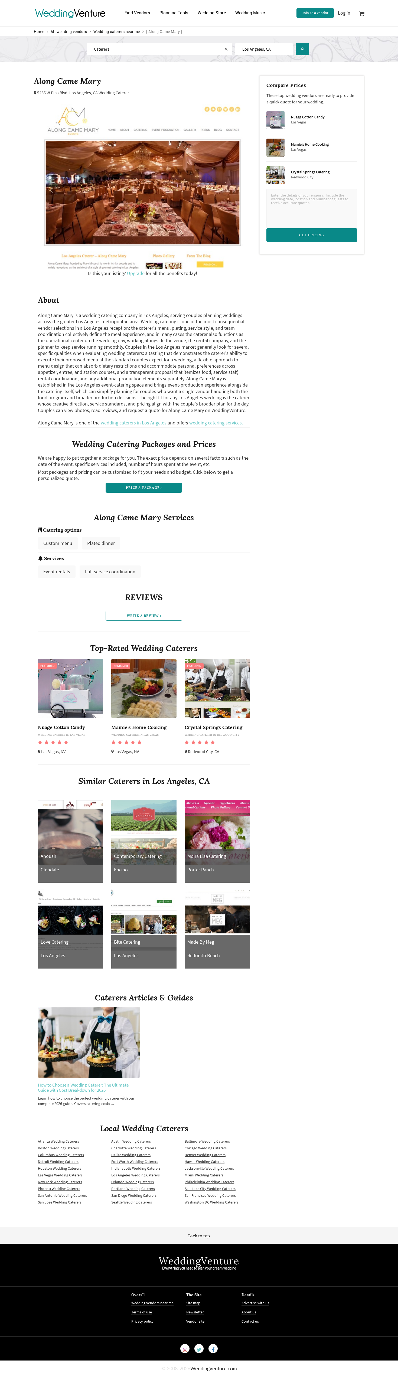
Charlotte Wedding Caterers (133, 1148)
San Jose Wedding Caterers (59, 1202)
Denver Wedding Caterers (205, 1154)
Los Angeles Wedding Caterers (135, 1175)
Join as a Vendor (315, 12)
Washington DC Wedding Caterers (212, 1202)
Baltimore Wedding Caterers (207, 1141)
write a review (143, 616)
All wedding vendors (69, 32)
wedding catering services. (216, 423)
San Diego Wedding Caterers (133, 1195)
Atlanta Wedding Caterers (58, 1141)
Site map (193, 1302)
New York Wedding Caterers (60, 1181)
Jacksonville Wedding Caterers (209, 1168)
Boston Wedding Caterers (58, 1148)
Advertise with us (255, 1302)
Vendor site (195, 1321)
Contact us (250, 1321)
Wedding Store (212, 12)
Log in (344, 13)
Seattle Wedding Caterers (131, 1202)
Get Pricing (311, 235)
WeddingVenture (199, 1261)
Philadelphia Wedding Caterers (209, 1181)
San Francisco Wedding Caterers (210, 1195)
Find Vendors (137, 12)
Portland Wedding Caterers (133, 1188)
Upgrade (136, 273)
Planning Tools (173, 12)
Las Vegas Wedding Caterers (60, 1175)
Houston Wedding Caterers (59, 1168)
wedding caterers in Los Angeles (134, 423)
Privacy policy (142, 1321)
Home (39, 32)
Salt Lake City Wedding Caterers (210, 1188)
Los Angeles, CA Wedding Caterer (99, 92)
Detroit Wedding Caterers (58, 1161)
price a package (143, 488)
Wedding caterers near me (116, 32)
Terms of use (141, 1312)
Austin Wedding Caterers (131, 1141)
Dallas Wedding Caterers (131, 1154)
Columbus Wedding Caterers (61, 1154)
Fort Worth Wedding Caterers (134, 1161)
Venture (70, 13)
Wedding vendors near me (152, 1302)
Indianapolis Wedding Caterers (136, 1168)
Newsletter (195, 1312)
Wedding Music (250, 12)
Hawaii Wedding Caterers (204, 1161)
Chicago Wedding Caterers (206, 1148)
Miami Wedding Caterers (204, 1175)
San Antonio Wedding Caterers (62, 1195)
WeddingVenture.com (213, 1368)
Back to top (199, 1235)
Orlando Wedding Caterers (132, 1181)
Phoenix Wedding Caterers (59, 1188)
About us (249, 1312)
